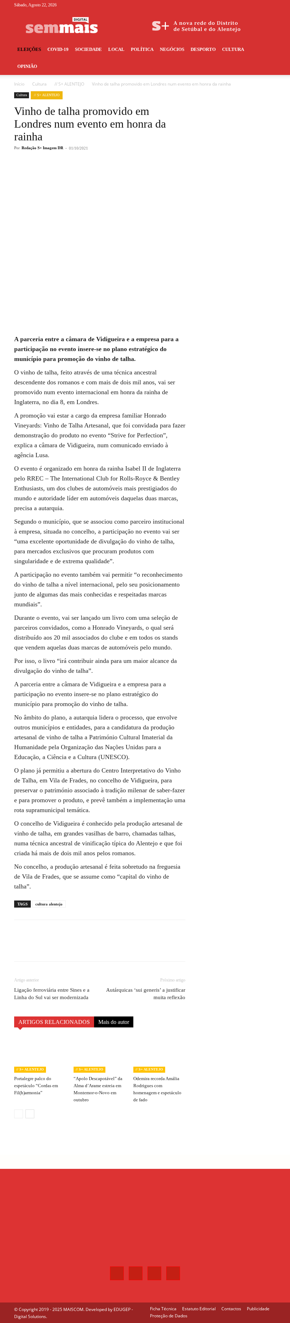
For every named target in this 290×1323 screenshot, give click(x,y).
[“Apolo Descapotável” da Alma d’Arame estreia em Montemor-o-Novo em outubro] (100, 1054)
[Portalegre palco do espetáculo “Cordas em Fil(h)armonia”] (40, 1054)
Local (116, 49)
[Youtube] (270, 5)
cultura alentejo (49, 904)
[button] (267, 49)
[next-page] (29, 1113)
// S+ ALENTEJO (69, 84)
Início (19, 84)
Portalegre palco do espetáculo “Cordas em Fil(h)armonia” (36, 1085)
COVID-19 (58, 49)
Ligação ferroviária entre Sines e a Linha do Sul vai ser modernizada (51, 993)
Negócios (172, 49)
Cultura (233, 49)
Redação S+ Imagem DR (42, 148)
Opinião (27, 66)
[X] (259, 5)
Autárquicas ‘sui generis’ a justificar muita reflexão (145, 993)
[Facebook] (235, 5)
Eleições (29, 49)
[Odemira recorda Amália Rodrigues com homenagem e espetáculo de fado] (159, 1054)
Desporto (203, 49)
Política (142, 49)
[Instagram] (247, 5)
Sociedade (88, 49)
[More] (131, 176)
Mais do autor (113, 1022)
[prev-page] (18, 1113)
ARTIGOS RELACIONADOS (54, 1022)
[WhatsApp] (115, 176)
